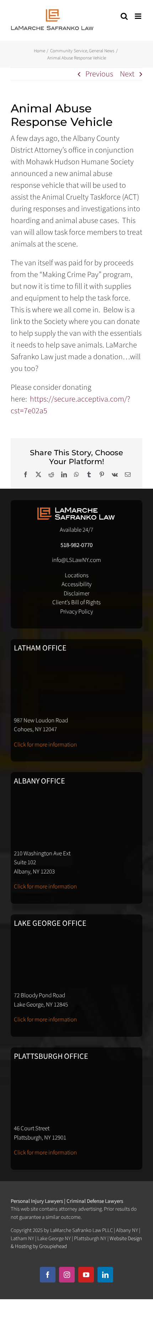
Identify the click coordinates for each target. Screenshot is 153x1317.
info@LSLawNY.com (76, 560)
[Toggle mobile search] (124, 16)
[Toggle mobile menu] (138, 16)
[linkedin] (105, 1275)
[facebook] (48, 1275)
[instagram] (67, 1275)
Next (127, 74)
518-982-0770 (76, 545)
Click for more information (45, 744)
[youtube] (86, 1275)
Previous (99, 74)
